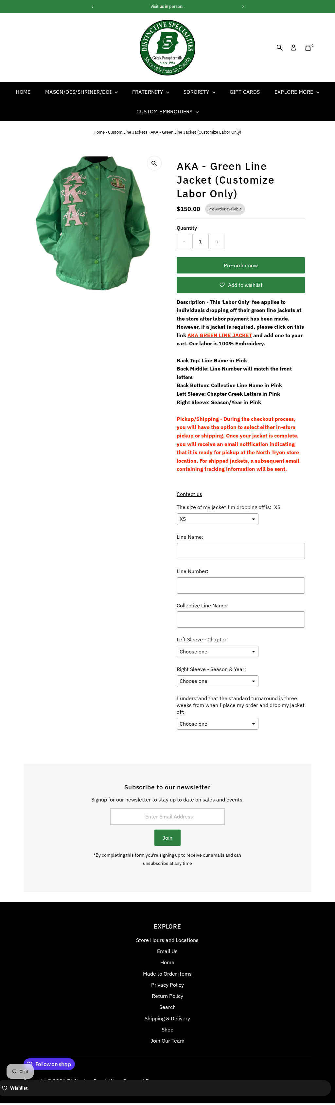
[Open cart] (308, 48)
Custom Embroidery (165, 111)
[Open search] (280, 48)
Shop (167, 1029)
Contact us (189, 494)
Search (167, 1007)
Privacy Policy (167, 984)
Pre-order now (241, 265)
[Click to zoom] (154, 163)
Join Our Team (167, 1040)
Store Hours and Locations (167, 940)
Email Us (167, 951)
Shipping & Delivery (167, 1018)
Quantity (187, 227)
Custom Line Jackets (127, 132)
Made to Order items (167, 973)
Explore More (294, 92)
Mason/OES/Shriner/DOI (79, 92)
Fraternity (148, 92)
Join (167, 837)
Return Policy (167, 996)
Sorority (197, 92)
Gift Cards (245, 92)
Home (23, 92)
